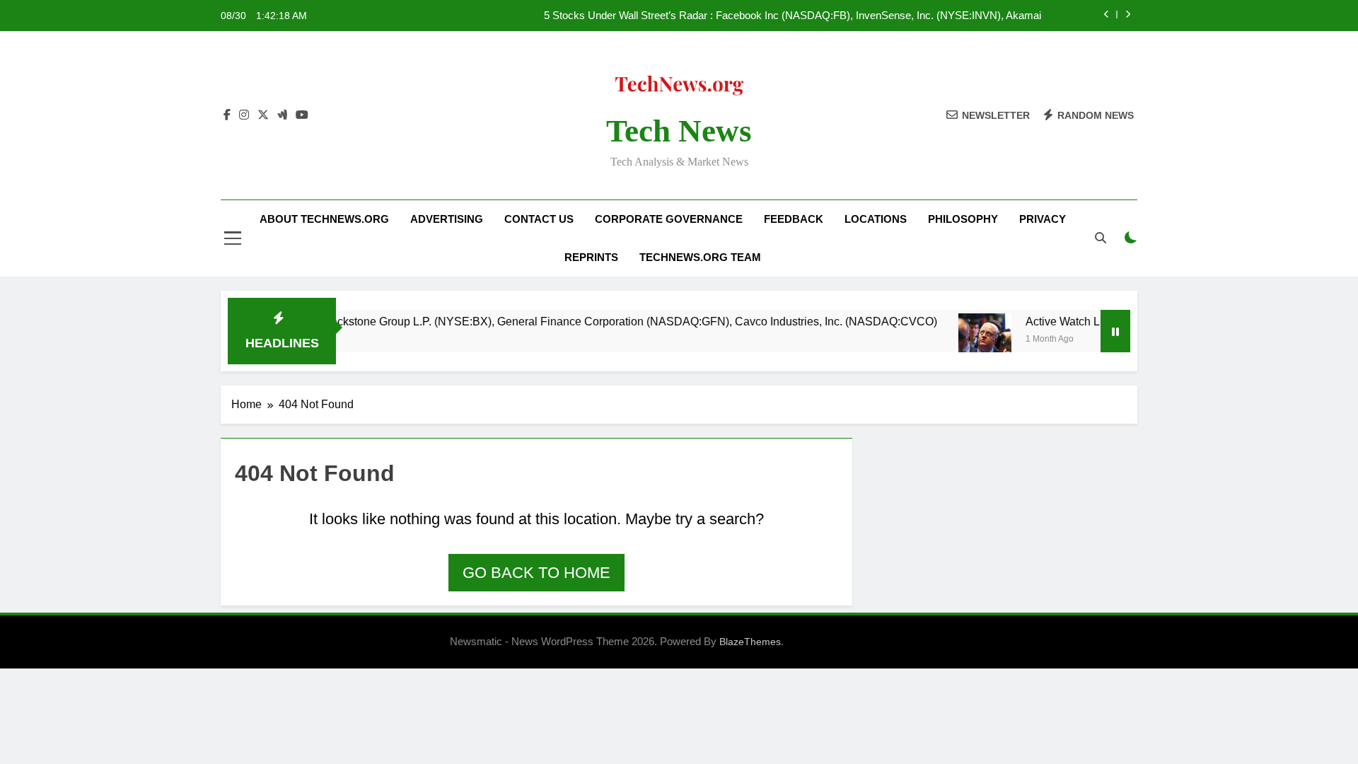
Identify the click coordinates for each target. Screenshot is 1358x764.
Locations (876, 219)
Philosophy (963, 219)
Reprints (591, 257)
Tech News (679, 131)
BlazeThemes (750, 641)
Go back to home (536, 572)
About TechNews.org (324, 219)
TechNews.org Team (700, 257)
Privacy (1042, 219)
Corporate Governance (669, 219)
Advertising (446, 219)
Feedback (793, 219)
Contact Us (539, 219)
